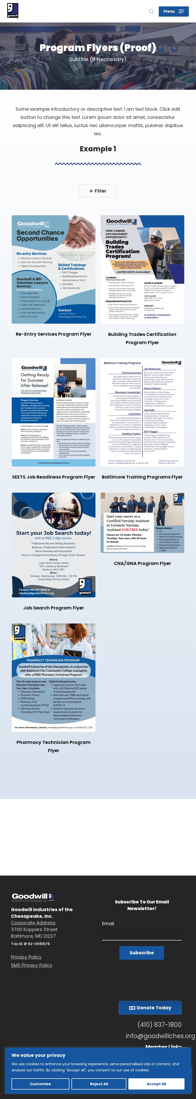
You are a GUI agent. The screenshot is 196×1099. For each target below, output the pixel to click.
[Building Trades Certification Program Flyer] (142, 269)
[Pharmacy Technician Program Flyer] (53, 678)
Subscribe (142, 952)
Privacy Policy (26, 957)
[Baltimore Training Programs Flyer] (142, 412)
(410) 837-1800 (159, 1025)
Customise (40, 1083)
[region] (98, 1071)
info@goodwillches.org (153, 1036)
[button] (174, 11)
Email (108, 923)
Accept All (156, 1083)
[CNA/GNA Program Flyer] (142, 523)
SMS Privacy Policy (31, 965)
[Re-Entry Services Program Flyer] (53, 269)
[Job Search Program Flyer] (53, 545)
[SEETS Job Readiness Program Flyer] (53, 412)
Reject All (99, 1083)
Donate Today (154, 1007)
